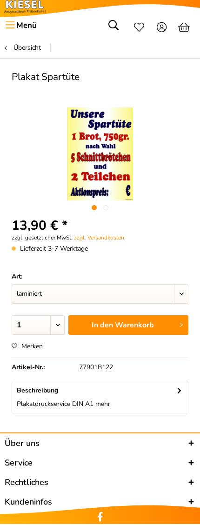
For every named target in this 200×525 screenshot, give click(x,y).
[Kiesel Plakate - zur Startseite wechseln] (25, 7)
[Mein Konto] (162, 28)
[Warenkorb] (184, 28)
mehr (101, 403)
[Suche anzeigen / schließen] (113, 28)
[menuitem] (20, 25)
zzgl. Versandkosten (99, 237)
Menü (26, 25)
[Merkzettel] (139, 28)
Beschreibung (37, 390)
